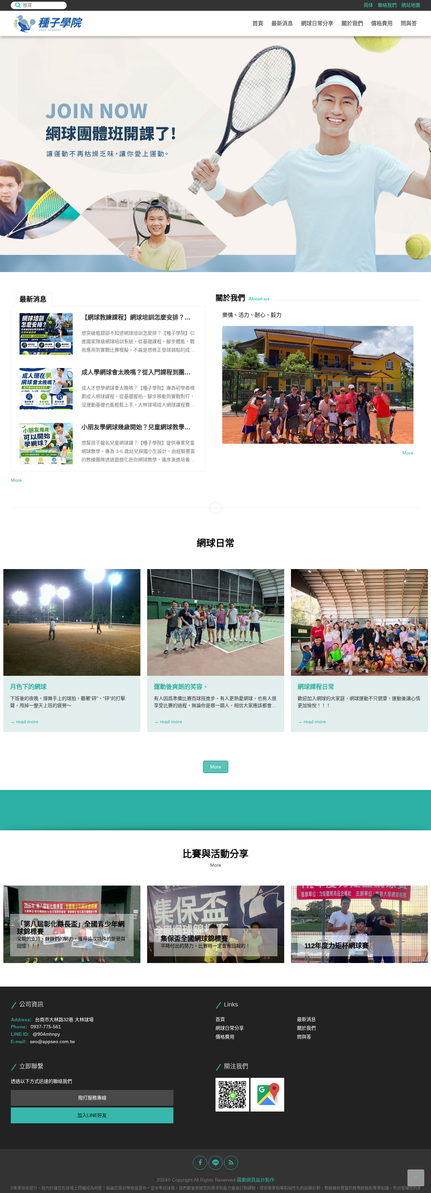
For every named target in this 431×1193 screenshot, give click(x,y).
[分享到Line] (215, 1163)
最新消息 (282, 23)
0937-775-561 (46, 1026)
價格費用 (382, 23)
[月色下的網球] (71, 622)
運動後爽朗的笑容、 (181, 687)
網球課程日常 (316, 687)
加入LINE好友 (92, 1115)
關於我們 (352, 23)
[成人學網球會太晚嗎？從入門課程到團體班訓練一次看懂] (46, 334)
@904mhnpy (46, 1034)
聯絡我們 (387, 5)
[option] (215, 154)
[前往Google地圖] (267, 1094)
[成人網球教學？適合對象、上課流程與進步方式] (46, 443)
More (16, 480)
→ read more (24, 721)
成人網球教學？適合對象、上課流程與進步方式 (136, 428)
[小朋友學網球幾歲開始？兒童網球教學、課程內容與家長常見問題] (46, 388)
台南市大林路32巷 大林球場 (64, 1019)
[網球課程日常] (359, 622)
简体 (368, 5)
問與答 (409, 23)
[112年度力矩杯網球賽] (359, 924)
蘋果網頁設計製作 (255, 1180)
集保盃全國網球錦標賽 (194, 938)
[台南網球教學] (48, 23)
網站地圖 (410, 5)
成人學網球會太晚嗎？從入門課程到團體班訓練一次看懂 (136, 318)
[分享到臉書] (200, 1163)
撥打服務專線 (92, 1097)
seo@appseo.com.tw (52, 1041)
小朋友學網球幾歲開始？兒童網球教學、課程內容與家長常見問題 (136, 373)
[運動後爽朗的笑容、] (215, 622)
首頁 (258, 23)
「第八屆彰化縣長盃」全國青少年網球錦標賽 (71, 928)
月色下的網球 (28, 687)
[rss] (231, 1163)
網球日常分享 (317, 23)
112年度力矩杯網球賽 (336, 946)
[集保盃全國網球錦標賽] (215, 924)
